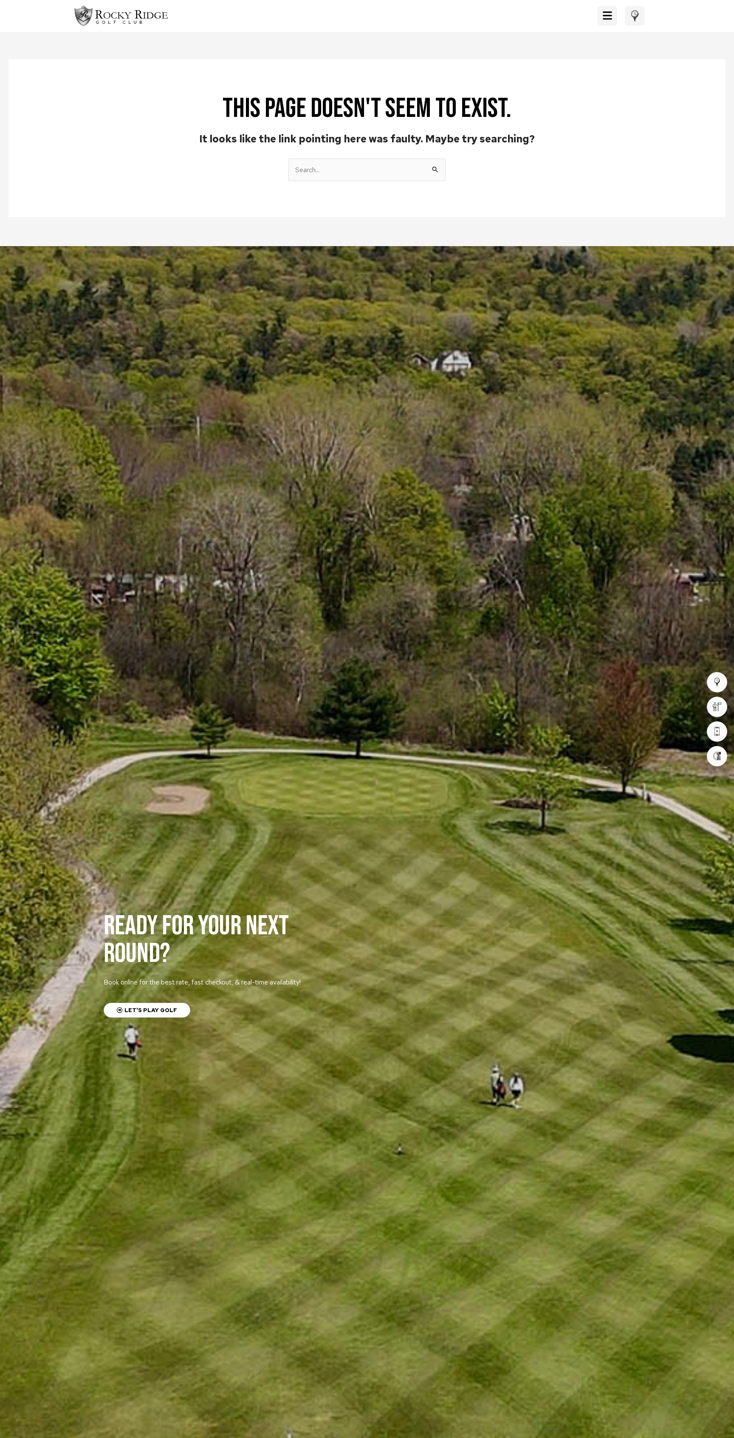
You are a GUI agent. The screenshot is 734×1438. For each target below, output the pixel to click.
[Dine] (717, 756)
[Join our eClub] (717, 731)
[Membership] (717, 707)
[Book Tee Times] (717, 682)
